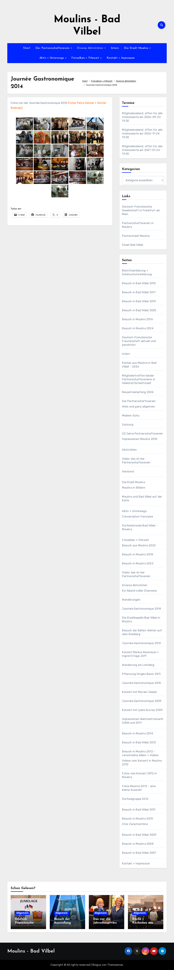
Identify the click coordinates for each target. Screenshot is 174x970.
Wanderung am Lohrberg (138, 665)
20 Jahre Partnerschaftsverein (142, 433)
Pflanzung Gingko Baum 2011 (141, 674)
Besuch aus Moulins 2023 (138, 545)
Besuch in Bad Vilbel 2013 (139, 742)
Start (26, 48)
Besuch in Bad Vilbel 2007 (139, 852)
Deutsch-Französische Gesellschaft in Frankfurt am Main (141, 210)
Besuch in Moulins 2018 (137, 554)
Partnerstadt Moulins (136, 235)
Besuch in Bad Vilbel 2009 (139, 834)
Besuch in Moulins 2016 (137, 319)
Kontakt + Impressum (121, 58)
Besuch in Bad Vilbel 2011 (138, 809)
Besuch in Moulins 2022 (137, 563)
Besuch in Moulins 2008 (137, 843)
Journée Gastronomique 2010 (141, 683)
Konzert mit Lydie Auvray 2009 (142, 710)
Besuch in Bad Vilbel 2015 (139, 283)
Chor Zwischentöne (135, 824)
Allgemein (22, 913)
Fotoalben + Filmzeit (85, 58)
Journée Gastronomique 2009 (141, 701)
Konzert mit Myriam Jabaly (139, 692)
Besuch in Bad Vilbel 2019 (139, 301)
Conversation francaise (137, 516)
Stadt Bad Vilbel (132, 244)
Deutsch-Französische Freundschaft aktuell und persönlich (139, 341)
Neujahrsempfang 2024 (137, 392)
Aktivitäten (129, 449)
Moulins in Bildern (133, 487)
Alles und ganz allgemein (138, 406)
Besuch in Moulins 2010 (137, 818)
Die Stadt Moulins (136, 48)
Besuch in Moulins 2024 (137, 328)
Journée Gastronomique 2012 (141, 643)
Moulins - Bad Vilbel (31, 951)
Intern (115, 48)
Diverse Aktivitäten (90, 48)
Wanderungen (131, 599)
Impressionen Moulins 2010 (139, 439)
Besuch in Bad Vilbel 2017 (139, 292)
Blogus (96, 964)
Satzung (127, 424)
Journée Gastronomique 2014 (141, 608)
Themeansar (115, 964)
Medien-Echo (130, 415)
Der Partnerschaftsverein (53, 48)
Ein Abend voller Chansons (139, 590)
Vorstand (128, 471)
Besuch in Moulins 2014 (137, 733)
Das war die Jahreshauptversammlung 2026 (106, 923)
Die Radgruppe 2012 (135, 799)
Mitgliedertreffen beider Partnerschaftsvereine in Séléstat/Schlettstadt (138, 379)
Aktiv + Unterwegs (52, 58)
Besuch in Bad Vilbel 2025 (139, 310)
